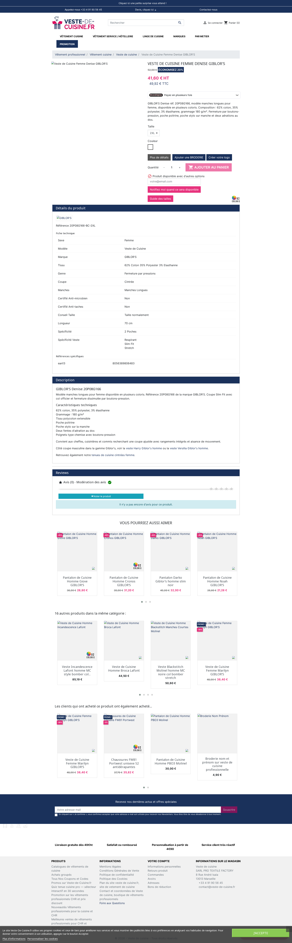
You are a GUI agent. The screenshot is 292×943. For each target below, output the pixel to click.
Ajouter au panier (208, 167)
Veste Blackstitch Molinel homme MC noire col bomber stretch (170, 672)
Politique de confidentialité (117, 874)
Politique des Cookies (113, 878)
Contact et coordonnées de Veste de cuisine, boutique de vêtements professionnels (121, 895)
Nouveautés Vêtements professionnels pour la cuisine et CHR (72, 911)
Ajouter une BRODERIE (189, 157)
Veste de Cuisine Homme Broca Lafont (124, 668)
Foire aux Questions (112, 903)
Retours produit (158, 870)
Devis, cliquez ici (146, 9)
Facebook (5, 826)
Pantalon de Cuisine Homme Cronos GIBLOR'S (124, 581)
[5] (231, 489)
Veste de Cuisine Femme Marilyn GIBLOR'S (217, 670)
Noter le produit (101, 496)
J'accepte (261, 933)
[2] (216, 489)
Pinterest (19, 826)
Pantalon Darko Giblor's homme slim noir (170, 581)
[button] (142, 602)
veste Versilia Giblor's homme (189, 448)
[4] (226, 489)
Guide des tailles (160, 198)
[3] (221, 489)
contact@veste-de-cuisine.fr (217, 887)
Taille (151, 126)
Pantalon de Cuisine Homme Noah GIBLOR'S (217, 581)
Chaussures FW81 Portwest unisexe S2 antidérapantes (124, 763)
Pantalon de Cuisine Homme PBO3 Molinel (171, 761)
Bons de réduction (159, 887)
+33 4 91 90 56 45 (210, 882)
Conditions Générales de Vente (119, 870)
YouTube (12, 826)
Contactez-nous (208, 9)
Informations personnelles (164, 866)
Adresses (153, 882)
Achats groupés (61, 874)
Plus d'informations (14, 938)
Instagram (25, 826)
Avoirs (152, 878)
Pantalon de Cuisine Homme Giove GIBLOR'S (77, 581)
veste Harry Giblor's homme (144, 448)
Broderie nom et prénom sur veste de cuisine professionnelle (217, 764)
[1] (211, 489)
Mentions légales (110, 866)
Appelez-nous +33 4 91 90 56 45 (83, 9)
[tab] (146, 3)
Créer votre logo (219, 157)
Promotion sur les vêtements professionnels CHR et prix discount (69, 899)
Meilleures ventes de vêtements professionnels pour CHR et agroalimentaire (71, 923)
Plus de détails (159, 157)
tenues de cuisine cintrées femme (113, 455)
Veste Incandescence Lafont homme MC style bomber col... (77, 670)
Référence (62, 225)
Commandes (156, 874)
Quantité (153, 167)
